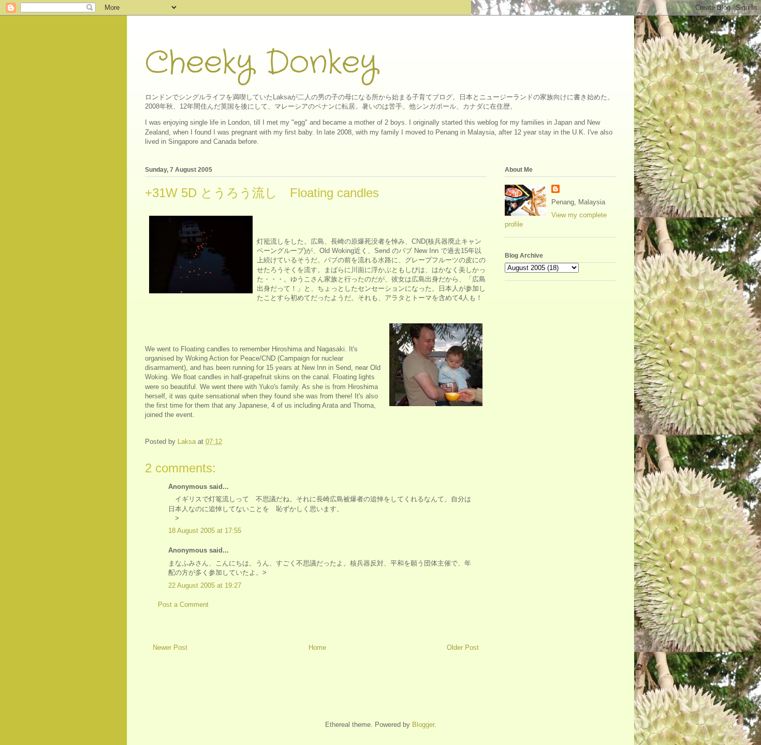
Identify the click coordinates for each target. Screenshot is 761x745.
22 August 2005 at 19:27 (204, 585)
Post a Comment (183, 604)
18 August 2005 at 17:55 (204, 530)
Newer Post (170, 647)
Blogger (423, 724)
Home (317, 647)
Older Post (463, 647)
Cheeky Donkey (261, 63)
